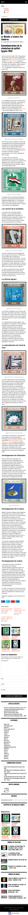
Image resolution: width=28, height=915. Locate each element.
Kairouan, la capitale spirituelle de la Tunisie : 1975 (15, 708)
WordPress (16, 909)
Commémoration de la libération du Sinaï (13, 714)
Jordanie (6, 735)
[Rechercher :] (14, 16)
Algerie (5, 724)
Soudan (5, 748)
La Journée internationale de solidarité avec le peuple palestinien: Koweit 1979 (14, 710)
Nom (2, 678)
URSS (5, 757)
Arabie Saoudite (7, 726)
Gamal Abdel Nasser (11, 61)
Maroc (5, 740)
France (5, 732)
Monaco (5, 744)
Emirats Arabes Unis (8, 729)
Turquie (5, 755)
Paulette (6, 767)
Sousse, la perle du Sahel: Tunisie (11, 712)
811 (4, 776)
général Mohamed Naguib (16, 59)
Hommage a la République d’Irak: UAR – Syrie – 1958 (19, 610)
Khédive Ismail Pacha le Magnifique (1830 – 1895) (15, 716)
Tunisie (5, 753)
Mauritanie (6, 742)
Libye (5, 739)
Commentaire (5, 660)
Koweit (5, 737)
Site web (3, 689)
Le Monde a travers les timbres (12, 38)
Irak (5, 734)
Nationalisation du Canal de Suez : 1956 (14, 767)
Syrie (5, 750)
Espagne (5, 731)
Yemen (5, 758)
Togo (5, 752)
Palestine (6, 745)
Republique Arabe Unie (9, 747)
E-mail (2, 684)
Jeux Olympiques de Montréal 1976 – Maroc (14, 771)
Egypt (5, 727)
